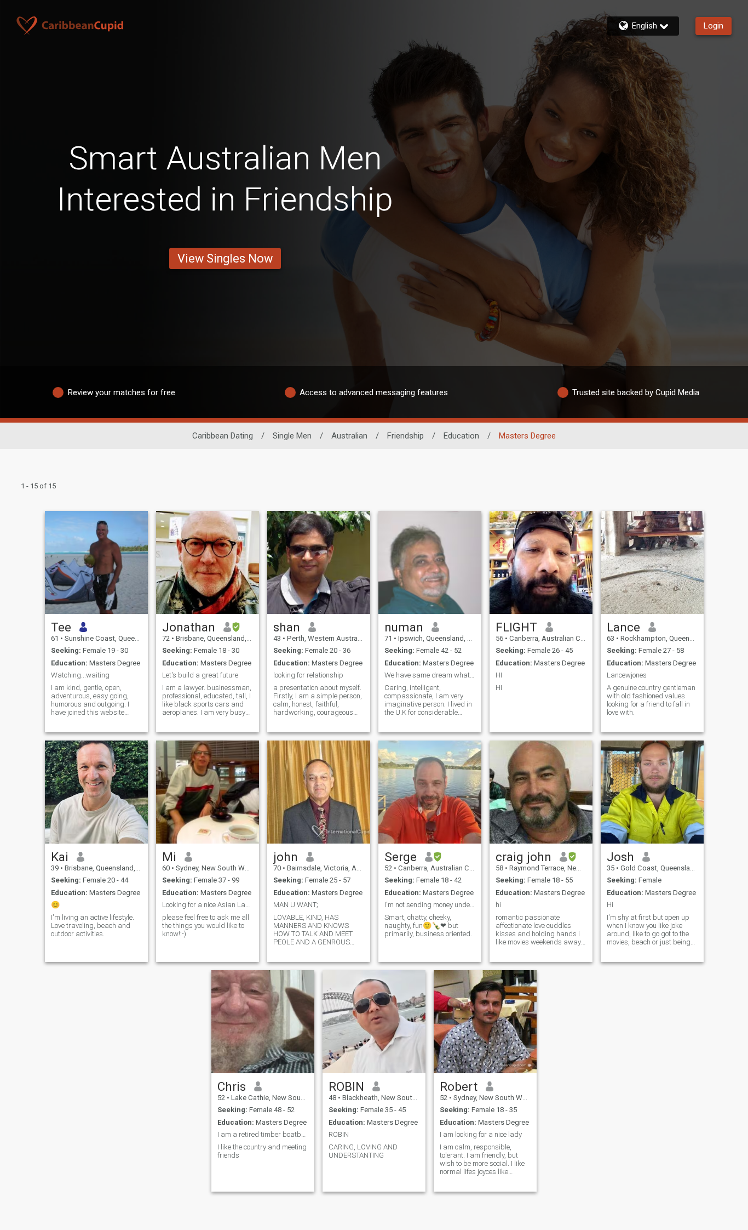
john (285, 857)
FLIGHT (516, 627)
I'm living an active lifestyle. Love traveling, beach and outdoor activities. (92, 925)
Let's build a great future (200, 675)
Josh (620, 857)
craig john (523, 857)
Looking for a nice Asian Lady (207, 905)
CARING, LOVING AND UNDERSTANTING (363, 1151)
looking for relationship (308, 675)
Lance (623, 627)
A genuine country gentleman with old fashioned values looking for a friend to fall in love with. (651, 700)
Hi (610, 905)
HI (499, 675)
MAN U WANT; (295, 905)
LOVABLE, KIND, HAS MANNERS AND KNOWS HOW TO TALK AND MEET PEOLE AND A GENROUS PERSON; (313, 929)
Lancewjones (627, 675)
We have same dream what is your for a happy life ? (429, 675)
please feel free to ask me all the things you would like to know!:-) (205, 925)
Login (713, 26)
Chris (231, 1086)
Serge (400, 857)
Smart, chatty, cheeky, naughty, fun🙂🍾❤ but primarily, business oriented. (428, 925)
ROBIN (346, 1086)
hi (498, 905)
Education (461, 436)
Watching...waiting (80, 675)
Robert (458, 1086)
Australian (349, 436)
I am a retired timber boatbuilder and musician (262, 1134)
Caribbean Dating (222, 436)
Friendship (405, 436)
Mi (169, 857)
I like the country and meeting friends (262, 1151)
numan (403, 627)
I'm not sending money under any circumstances (429, 905)
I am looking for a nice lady (481, 1134)
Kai (59, 857)
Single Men (292, 436)
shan (286, 627)
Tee (61, 627)
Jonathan (188, 627)
